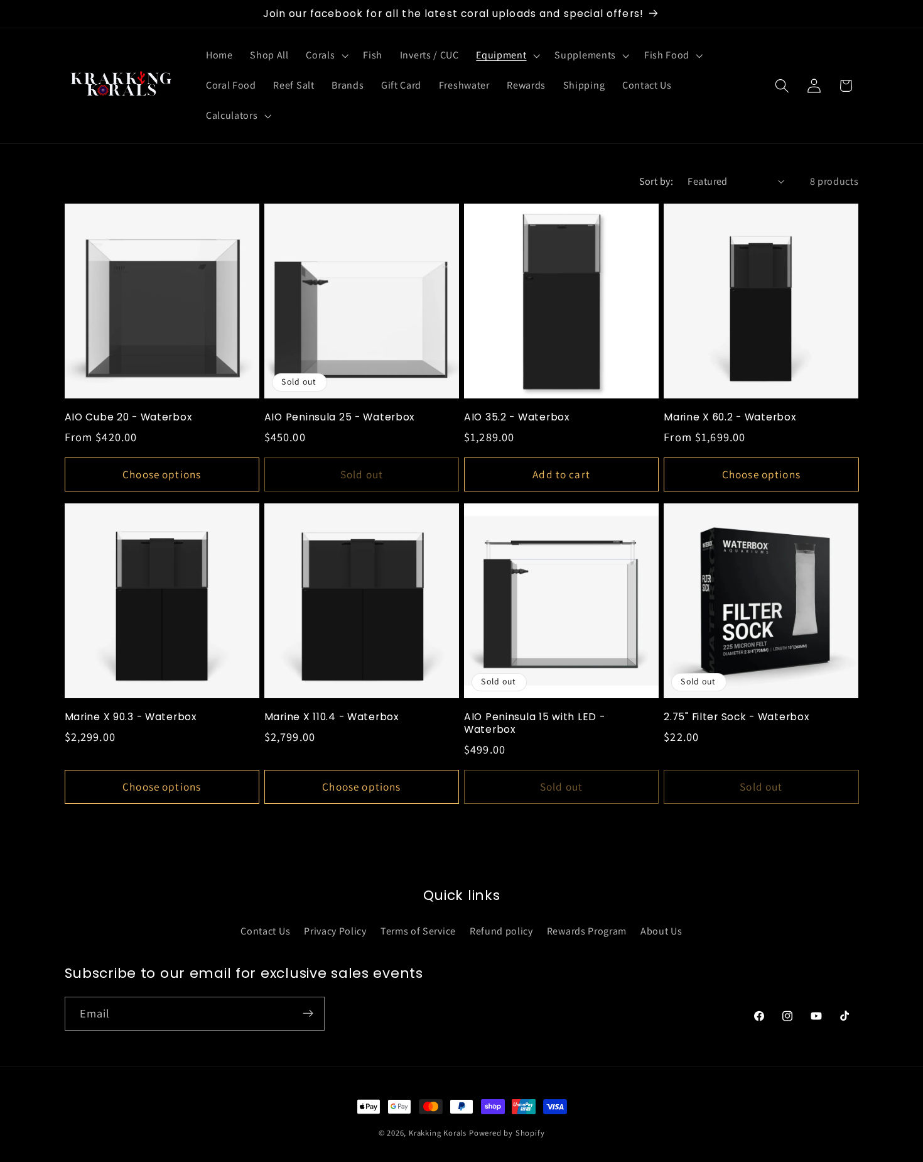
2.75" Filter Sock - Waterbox (736, 717)
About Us (661, 930)
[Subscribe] (308, 1013)
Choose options (161, 474)
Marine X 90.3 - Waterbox (131, 717)
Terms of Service (418, 930)
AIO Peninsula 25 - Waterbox (339, 417)
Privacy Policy (335, 930)
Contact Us (265, 930)
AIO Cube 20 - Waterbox (128, 417)
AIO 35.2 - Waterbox (516, 417)
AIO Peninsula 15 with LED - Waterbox (534, 723)
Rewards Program (587, 930)
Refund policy (501, 930)
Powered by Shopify (507, 1132)
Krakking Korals (438, 1132)
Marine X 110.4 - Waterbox (331, 717)
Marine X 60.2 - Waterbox (730, 417)
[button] (326, 56)
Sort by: (656, 181)
